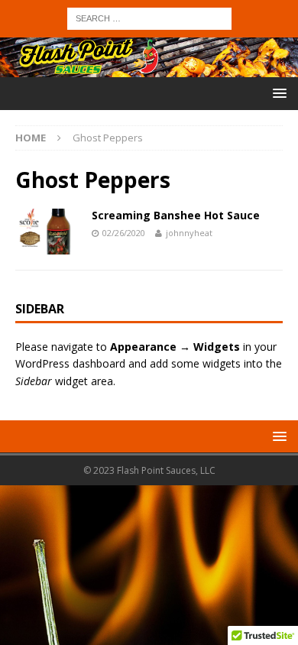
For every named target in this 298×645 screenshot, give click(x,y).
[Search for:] (149, 17)
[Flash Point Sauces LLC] (149, 68)
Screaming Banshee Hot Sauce (176, 215)
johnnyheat (189, 232)
